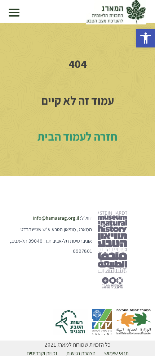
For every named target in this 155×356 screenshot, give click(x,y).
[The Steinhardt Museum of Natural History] (113, 249)
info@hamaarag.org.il (56, 218)
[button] (145, 38)
